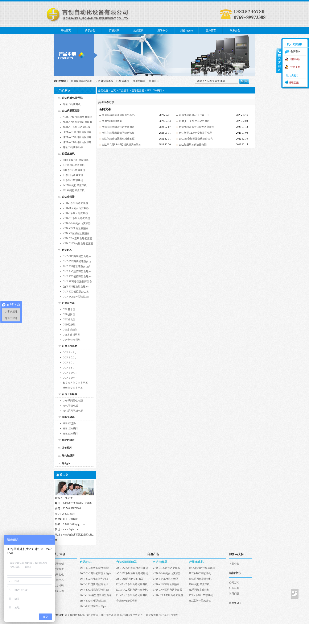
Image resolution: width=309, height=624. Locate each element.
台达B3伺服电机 (72, 104)
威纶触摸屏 (68, 439)
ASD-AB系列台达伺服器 (76, 127)
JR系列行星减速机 (73, 180)
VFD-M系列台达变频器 (76, 208)
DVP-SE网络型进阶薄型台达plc (77, 282)
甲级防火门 (139, 614)
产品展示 (114, 30)
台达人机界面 (69, 346)
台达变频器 (139, 81)
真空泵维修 (152, 614)
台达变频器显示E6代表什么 (194, 115)
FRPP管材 (172, 614)
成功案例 (138, 30)
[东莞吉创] (88, 21)
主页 (113, 90)
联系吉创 (235, 30)
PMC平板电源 (70, 405)
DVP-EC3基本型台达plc (76, 296)
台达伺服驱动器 (104, 81)
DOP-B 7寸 (69, 362)
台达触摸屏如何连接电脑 (193, 144)
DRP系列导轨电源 (73, 400)
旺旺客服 (294, 82)
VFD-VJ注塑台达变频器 (76, 233)
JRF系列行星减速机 (74, 165)
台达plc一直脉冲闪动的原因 (194, 121)
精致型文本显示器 (73, 387)
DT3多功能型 (70, 329)
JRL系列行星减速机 (74, 190)
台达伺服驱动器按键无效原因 (118, 126)
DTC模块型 (69, 319)
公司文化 (59, 574)
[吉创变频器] (154, 75)
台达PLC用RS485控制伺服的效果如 (121, 144)
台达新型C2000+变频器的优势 (195, 132)
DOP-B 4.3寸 (70, 352)
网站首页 (66, 30)
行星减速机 (122, 81)
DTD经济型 (69, 324)
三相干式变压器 (107, 614)
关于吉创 (90, 30)
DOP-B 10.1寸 (70, 372)
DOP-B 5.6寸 (70, 357)
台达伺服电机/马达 (81, 81)
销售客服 (295, 59)
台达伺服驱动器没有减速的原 (118, 138)
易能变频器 (68, 417)
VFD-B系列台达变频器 (75, 203)
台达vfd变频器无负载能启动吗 (196, 138)
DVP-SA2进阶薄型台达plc (77, 271)
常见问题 (234, 593)
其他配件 (67, 447)
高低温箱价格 (124, 614)
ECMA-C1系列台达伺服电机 (77, 133)
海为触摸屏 (68, 455)
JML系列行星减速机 (74, 170)
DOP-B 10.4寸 (70, 377)
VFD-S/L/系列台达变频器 (77, 223)
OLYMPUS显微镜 (88, 614)
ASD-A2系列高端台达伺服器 (77, 123)
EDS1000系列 (70, 428)
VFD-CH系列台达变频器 (76, 218)
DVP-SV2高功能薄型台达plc (77, 262)
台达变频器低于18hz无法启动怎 (196, 126)
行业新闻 (234, 588)
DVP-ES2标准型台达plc (75, 286)
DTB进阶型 (69, 314)
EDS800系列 (69, 423)
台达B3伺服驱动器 (73, 147)
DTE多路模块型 (71, 334)
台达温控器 (68, 302)
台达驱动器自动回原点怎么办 (118, 115)
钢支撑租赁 (71, 614)
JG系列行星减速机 (73, 175)
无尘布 (163, 614)
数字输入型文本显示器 (75, 382)
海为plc (66, 463)
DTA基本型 (69, 309)
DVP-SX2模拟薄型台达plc (77, 276)
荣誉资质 (59, 569)
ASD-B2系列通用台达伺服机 (77, 118)
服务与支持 (186, 30)
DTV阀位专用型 (72, 339)
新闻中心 (162, 30)
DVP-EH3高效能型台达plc (77, 256)
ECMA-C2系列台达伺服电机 (77, 138)
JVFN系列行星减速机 (75, 185)
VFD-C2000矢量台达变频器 (78, 243)
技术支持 (295, 67)
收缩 (279, 60)
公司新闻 (234, 582)
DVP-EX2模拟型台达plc (76, 291)
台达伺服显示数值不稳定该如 (118, 132)
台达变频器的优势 (112, 121)
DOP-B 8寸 (69, 367)
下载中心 (59, 580)
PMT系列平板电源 (73, 410)
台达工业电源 (69, 394)
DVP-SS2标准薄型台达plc (77, 266)
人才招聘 (59, 585)
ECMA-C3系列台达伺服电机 (77, 143)
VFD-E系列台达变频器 (75, 213)
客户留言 (211, 30)
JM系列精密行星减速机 (76, 160)
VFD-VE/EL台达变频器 (75, 228)
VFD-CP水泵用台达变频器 (77, 238)
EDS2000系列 (70, 433)
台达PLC (153, 81)
